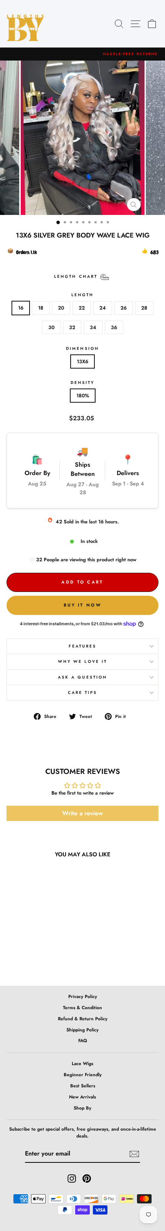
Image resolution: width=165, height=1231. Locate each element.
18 (40, 307)
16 (20, 307)
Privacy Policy (82, 996)
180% (82, 395)
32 (72, 327)
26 (123, 307)
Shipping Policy (82, 1029)
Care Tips (82, 692)
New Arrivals (82, 1096)
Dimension (82, 348)
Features (83, 646)
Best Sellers (82, 1085)
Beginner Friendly (83, 1074)
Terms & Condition (82, 1007)
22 (82, 307)
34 (93, 327)
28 (144, 307)
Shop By (82, 1108)
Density (83, 382)
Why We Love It (82, 661)
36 (114, 327)
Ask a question (82, 677)
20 (61, 307)
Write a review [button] (82, 813)
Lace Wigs (82, 1063)
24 (102, 307)
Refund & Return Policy (82, 1018)
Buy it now (82, 605)
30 (51, 327)
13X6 (82, 361)
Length (82, 295)
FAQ (82, 1040)
